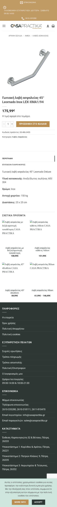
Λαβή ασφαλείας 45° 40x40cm (14, 291)
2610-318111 (24, 409)
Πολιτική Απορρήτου (13, 328)
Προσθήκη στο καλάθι (33, 124)
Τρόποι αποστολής (12, 362)
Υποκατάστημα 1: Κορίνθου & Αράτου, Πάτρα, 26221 (26, 449)
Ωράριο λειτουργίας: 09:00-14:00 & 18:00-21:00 (15, 381)
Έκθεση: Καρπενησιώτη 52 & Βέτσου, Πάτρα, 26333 (25, 439)
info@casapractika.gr (34, 415)
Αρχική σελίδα (15, 36)
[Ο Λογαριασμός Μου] (47, 26)
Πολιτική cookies (11, 334)
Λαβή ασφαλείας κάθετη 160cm (42, 249)
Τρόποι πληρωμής (11, 357)
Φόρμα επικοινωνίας (13, 400)
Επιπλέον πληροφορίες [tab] (13, 165)
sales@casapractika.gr (35, 420)
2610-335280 (9, 409)
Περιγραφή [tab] (7, 158)
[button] (4, 25)
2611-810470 (38, 409)
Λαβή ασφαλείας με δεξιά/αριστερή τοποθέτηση (14, 250)
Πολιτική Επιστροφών (14, 368)
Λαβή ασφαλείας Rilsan (42, 290)
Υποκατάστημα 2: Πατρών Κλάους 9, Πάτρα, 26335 (25, 458)
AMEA (27, 36)
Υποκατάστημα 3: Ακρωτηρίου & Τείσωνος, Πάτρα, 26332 (25, 467)
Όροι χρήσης (9, 323)
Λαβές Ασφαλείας (40, 36)
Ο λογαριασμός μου (12, 373)
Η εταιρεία (8, 317)
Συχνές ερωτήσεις (12, 351)
